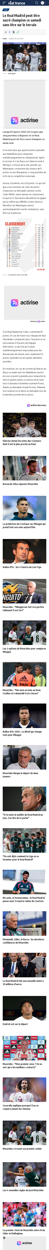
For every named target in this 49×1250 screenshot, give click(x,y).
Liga (6, 10)
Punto (5, 39)
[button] (5, 3)
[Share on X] (14, 32)
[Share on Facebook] (9, 32)
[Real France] (18, 3)
